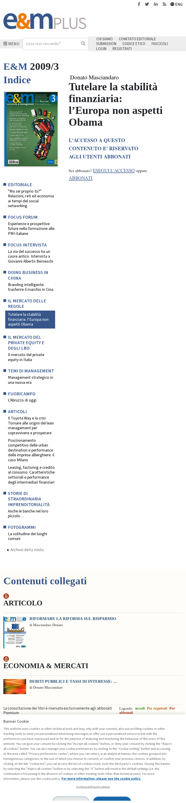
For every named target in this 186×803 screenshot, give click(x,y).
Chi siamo (104, 39)
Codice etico (133, 44)
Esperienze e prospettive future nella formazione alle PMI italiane (31, 228)
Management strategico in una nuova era (30, 380)
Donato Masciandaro (94, 77)
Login (101, 48)
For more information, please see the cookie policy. (101, 778)
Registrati (122, 48)
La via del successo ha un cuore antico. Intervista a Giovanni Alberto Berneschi (30, 256)
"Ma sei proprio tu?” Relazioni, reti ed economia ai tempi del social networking (31, 198)
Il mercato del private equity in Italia (26, 357)
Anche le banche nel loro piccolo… (28, 514)
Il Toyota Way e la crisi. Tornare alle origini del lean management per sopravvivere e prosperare (31, 425)
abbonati (80, 178)
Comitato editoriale (137, 39)
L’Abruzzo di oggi (22, 400)
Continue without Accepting (93, 787)
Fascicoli (160, 44)
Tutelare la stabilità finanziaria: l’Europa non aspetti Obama (28, 319)
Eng (179, 4)
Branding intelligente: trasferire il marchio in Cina (30, 287)
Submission (106, 44)
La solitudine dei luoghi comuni (27, 536)
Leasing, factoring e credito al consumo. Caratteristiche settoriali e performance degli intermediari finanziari (31, 475)
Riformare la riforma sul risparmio (72, 618)
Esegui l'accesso (114, 170)
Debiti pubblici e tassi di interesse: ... (73, 681)
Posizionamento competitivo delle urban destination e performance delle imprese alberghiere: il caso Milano (31, 450)
